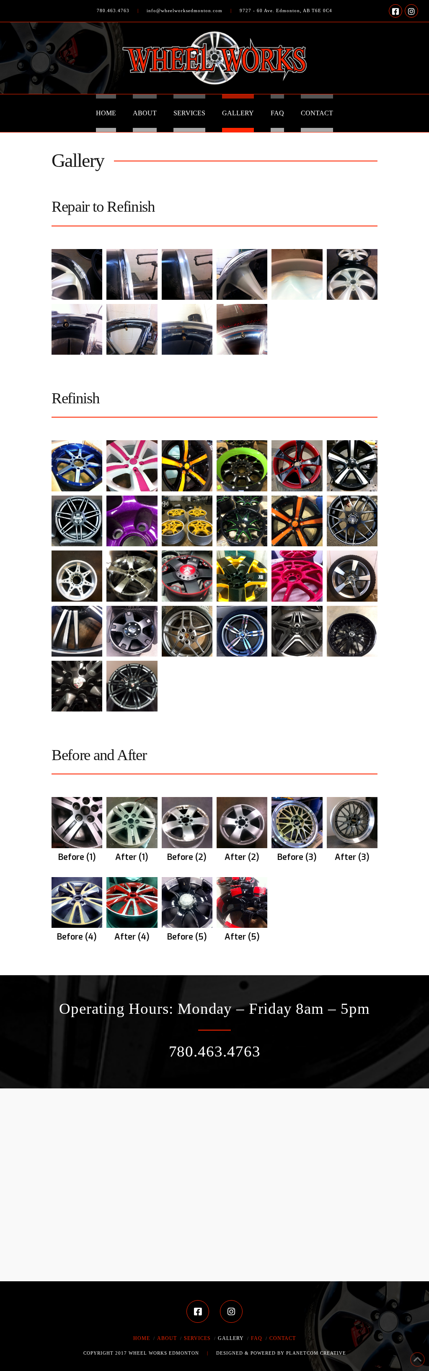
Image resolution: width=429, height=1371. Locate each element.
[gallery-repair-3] (187, 274)
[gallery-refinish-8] (131, 521)
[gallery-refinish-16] (242, 575)
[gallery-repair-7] (77, 329)
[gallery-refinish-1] (77, 465)
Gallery (231, 1338)
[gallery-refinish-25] (77, 686)
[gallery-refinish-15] (187, 575)
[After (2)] (242, 822)
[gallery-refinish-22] (242, 631)
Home (141, 1338)
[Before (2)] (187, 822)
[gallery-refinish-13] (77, 575)
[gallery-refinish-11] (296, 521)
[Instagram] (411, 11)
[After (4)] (131, 902)
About (167, 1338)
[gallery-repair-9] (187, 329)
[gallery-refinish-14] (131, 575)
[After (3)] (352, 822)
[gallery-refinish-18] (352, 575)
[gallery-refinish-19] (77, 631)
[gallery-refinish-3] (187, 465)
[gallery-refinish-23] (296, 631)
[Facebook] (395, 11)
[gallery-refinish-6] (352, 465)
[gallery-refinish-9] (187, 521)
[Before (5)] (187, 902)
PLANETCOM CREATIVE (316, 1352)
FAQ (256, 1338)
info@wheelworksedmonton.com (184, 10)
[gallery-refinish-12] (352, 521)
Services (197, 1338)
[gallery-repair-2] (131, 274)
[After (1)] (131, 822)
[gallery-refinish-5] (296, 465)
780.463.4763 (113, 10)
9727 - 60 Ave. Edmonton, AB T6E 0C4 (286, 10)
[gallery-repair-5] (296, 274)
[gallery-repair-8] (131, 329)
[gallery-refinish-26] (131, 686)
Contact (282, 1338)
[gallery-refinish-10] (242, 521)
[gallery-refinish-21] (187, 631)
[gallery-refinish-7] (77, 521)
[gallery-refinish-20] (131, 631)
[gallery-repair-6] (352, 274)
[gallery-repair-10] (242, 329)
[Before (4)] (77, 902)
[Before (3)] (296, 822)
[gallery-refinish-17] (296, 575)
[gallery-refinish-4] (242, 465)
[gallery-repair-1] (77, 274)
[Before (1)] (77, 822)
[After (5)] (242, 902)
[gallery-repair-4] (242, 274)
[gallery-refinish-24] (352, 631)
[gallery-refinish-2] (131, 465)
